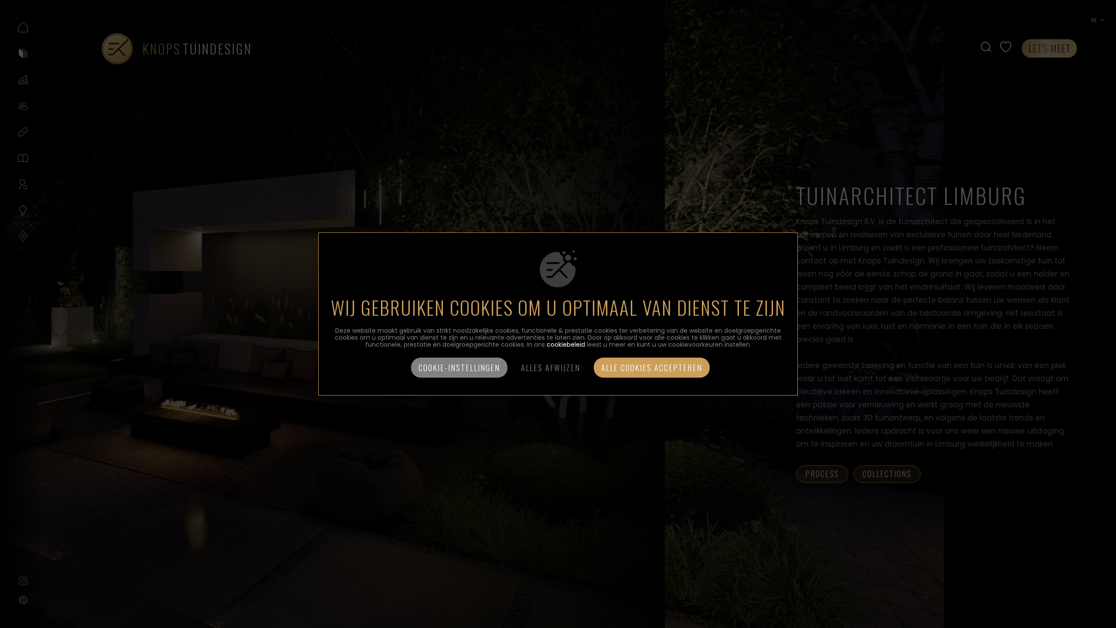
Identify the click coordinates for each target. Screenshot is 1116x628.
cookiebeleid (566, 344)
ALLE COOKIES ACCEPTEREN (651, 367)
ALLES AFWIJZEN (550, 367)
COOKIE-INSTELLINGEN (459, 367)
